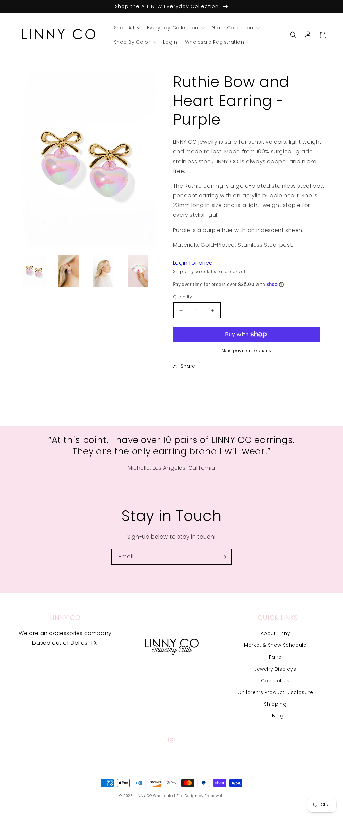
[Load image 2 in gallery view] (68, 271)
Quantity (182, 297)
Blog (277, 715)
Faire (275, 657)
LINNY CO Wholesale (154, 795)
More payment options (246, 350)
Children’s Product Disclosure (275, 692)
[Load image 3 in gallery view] (103, 271)
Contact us (275, 680)
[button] (126, 28)
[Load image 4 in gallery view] (137, 271)
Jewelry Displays (275, 669)
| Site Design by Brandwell (198, 795)
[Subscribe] (223, 557)
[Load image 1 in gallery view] (34, 271)
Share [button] (188, 366)
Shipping (183, 271)
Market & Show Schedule (275, 645)
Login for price (193, 263)
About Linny (275, 633)
